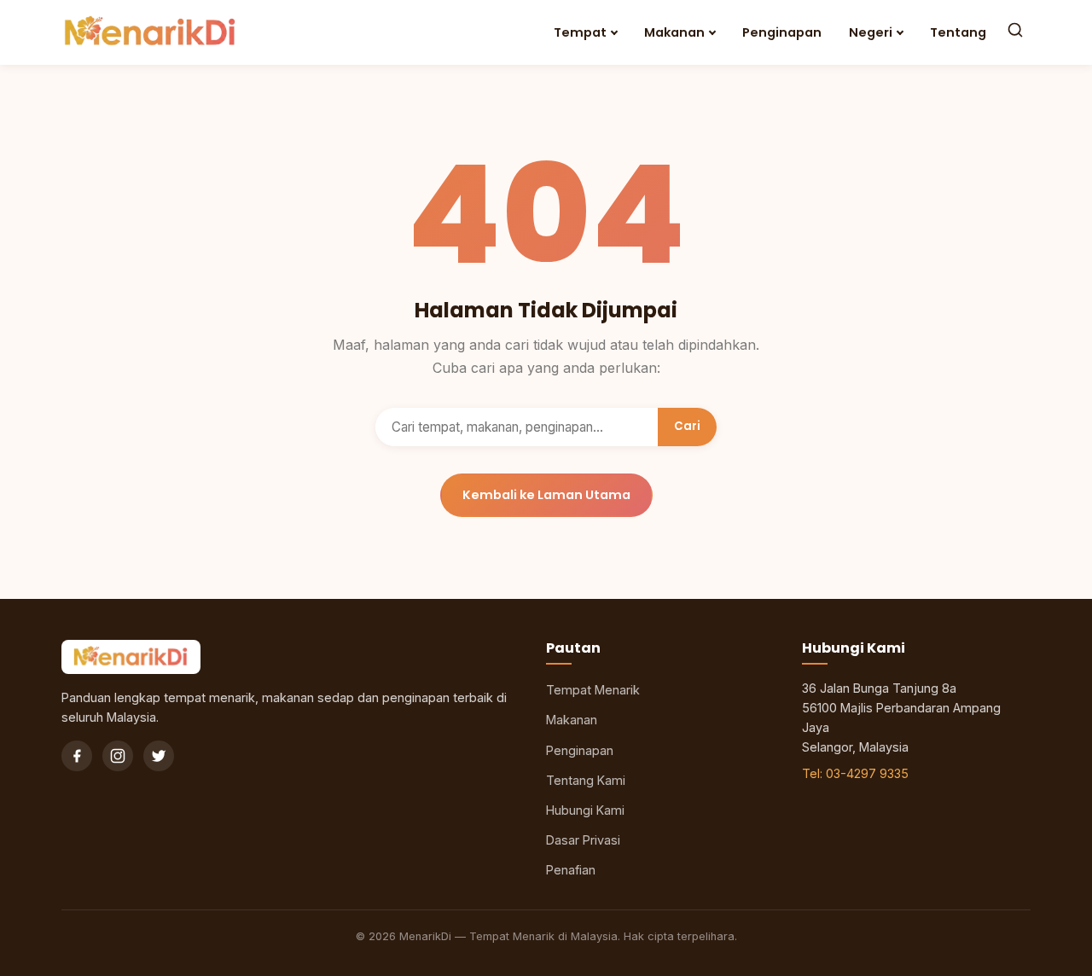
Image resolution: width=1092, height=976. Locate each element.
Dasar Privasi (583, 840)
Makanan (674, 32)
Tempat (580, 32)
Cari (687, 426)
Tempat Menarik (593, 690)
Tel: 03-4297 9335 (855, 773)
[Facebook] (76, 756)
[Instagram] (117, 756)
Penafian (570, 870)
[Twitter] (158, 756)
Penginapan (782, 32)
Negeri (870, 32)
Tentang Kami (585, 780)
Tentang (958, 32)
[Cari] (1015, 32)
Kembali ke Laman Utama (546, 494)
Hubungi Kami (585, 810)
